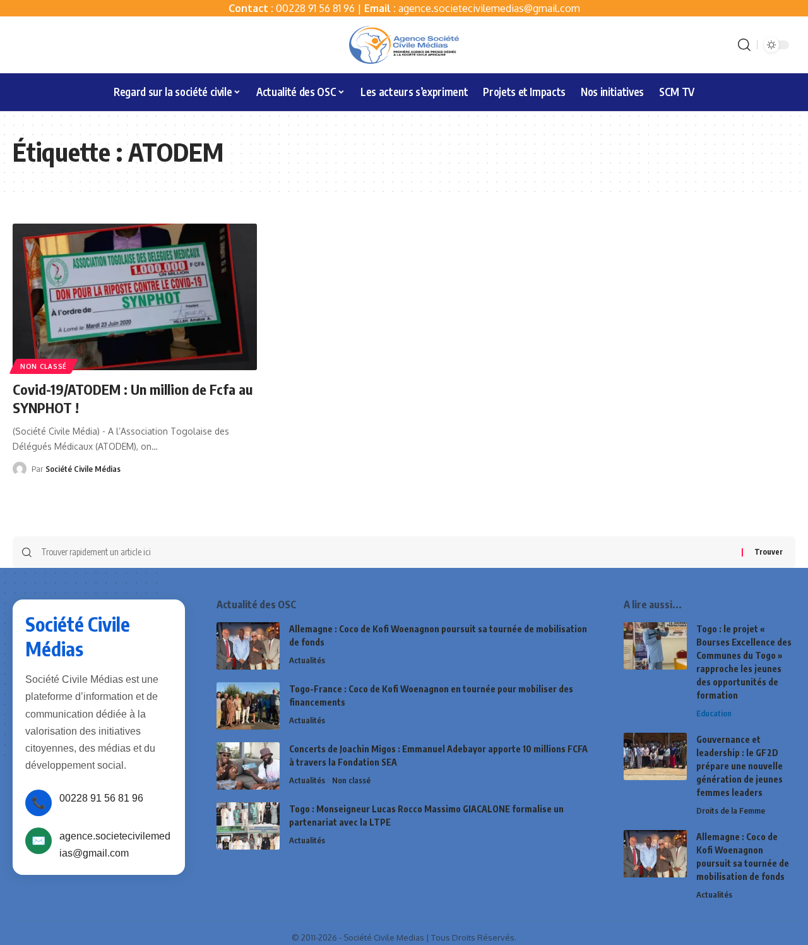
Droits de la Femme (730, 810)
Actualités (307, 660)
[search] (744, 45)
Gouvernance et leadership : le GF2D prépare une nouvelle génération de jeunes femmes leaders (739, 766)
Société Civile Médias (83, 469)
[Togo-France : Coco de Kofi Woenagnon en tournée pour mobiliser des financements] (248, 706)
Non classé (43, 366)
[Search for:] (387, 552)
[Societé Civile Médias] (403, 45)
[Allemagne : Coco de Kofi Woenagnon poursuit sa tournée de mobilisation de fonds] (248, 646)
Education (714, 713)
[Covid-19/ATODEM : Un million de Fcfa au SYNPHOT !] (135, 297)
